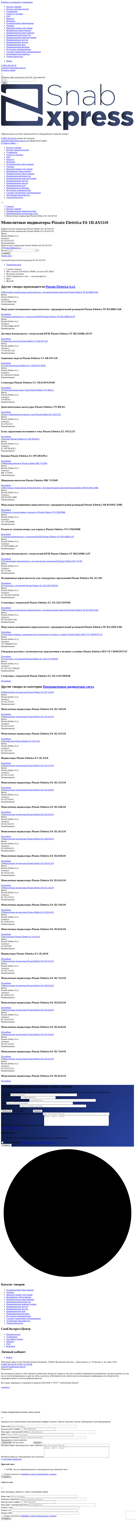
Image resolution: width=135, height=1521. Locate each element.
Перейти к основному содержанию (17, 2)
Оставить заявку (8, 70)
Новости (10, 18)
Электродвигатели (14, 56)
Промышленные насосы (17, 42)
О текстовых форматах (11, 1127)
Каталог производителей (17, 9)
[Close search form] (2, 75)
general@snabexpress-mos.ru (13, 68)
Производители (13, 1334)
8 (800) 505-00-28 (8, 65)
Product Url (6, 1510)
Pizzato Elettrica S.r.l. (60, 286)
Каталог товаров (13, 7)
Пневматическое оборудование (20, 33)
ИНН (3, 1103)
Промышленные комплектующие (21, 37)
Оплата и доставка (14, 14)
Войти (9, 61)
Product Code (7, 1507)
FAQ (8, 16)
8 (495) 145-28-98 (24, 1364)
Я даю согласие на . (30, 1142)
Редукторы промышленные (18, 49)
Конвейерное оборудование (18, 30)
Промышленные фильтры (17, 47)
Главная (9, 206)
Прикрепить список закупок (14, 1108)
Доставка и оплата (14, 1339)
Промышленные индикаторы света (22, 213)
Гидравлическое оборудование (20, 23)
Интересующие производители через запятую (21, 1114)
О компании (11, 11)
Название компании (10, 1106)
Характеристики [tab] (13, 265)
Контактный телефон (10, 1097)
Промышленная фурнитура (18, 35)
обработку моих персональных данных (38, 1142)
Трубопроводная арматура (18, 54)
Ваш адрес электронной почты (15, 1100)
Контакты (10, 21)
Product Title (6, 1513)
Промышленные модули (17, 40)
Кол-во (4, 250)
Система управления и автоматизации (23, 52)
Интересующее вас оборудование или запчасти (22, 1125)
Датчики (10, 26)
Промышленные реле (16, 45)
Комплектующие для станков (19, 28)
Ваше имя (5, 1095)
